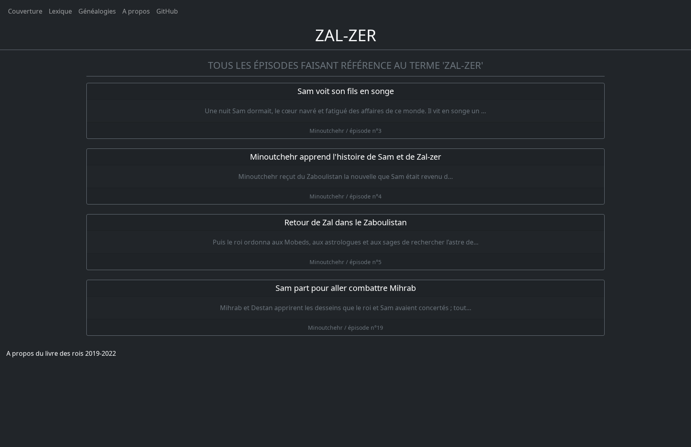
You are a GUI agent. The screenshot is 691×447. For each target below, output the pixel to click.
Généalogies (97, 11)
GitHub (167, 11)
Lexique (60, 11)
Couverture (25, 11)
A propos (136, 11)
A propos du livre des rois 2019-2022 (61, 353)
